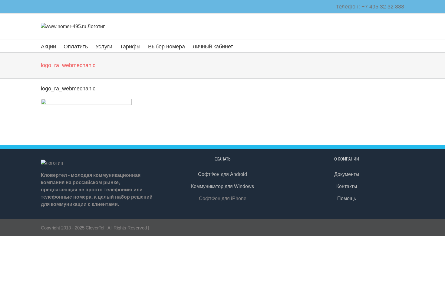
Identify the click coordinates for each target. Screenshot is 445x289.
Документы (346, 174)
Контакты (346, 186)
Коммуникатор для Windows (222, 186)
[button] (243, 46)
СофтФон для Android (222, 174)
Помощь (346, 198)
